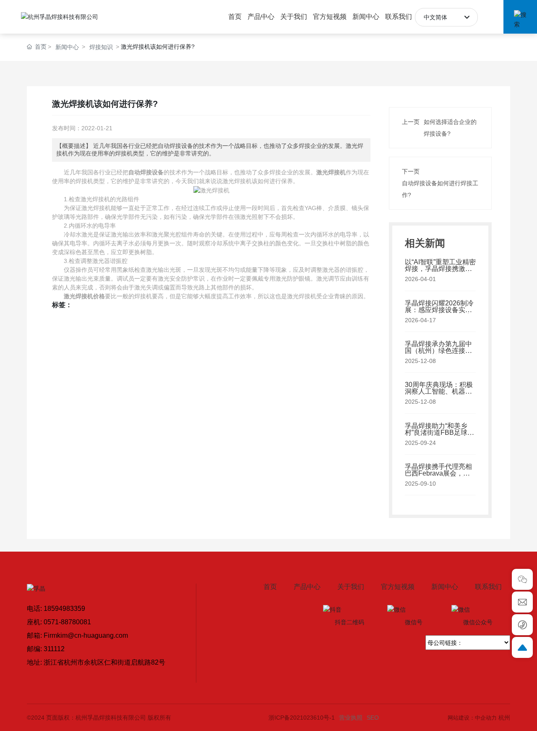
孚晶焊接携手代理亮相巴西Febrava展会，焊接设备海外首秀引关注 (438, 473)
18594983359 (64, 608)
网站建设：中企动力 (472, 718)
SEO (373, 717)
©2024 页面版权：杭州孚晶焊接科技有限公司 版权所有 (99, 717)
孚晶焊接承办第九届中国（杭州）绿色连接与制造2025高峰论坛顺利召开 (439, 354)
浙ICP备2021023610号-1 (301, 717)
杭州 (504, 717)
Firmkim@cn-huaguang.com (86, 635)
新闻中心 (67, 47)
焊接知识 (101, 47)
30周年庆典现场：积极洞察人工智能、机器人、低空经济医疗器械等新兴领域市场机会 (439, 394)
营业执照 (350, 717)
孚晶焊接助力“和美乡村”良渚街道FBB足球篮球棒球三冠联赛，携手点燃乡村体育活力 (439, 436)
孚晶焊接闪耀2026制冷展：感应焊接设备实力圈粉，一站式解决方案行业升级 (439, 313)
